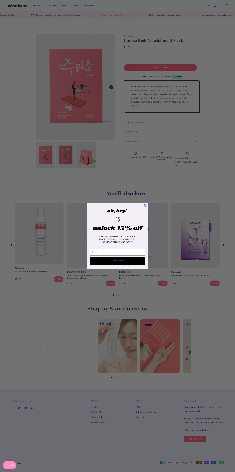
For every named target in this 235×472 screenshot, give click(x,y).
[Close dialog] (145, 205)
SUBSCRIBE (117, 261)
